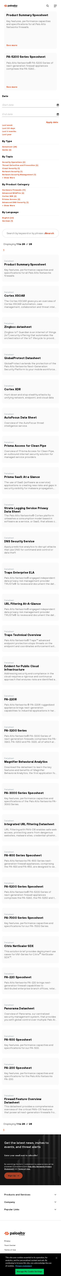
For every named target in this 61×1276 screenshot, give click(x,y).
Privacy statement (23, 1266)
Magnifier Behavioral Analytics (26, 761)
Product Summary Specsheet (27, 15)
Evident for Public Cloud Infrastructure (21, 667)
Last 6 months (9, 131)
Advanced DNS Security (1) (15, 202)
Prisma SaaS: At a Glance (22, 477)
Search (49, 233)
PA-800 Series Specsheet (23, 855)
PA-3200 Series (15, 730)
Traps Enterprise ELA (19, 572)
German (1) (7, 221)
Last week (7, 125)
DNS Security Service (19, 541)
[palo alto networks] (11, 6)
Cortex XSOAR (14, 295)
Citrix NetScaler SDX (18, 946)
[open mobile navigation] (55, 6)
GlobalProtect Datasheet (22, 358)
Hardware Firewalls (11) (14, 190)
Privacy (7, 1241)
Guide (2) (6, 150)
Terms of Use (10, 1250)
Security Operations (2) (13, 162)
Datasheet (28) (9, 147)
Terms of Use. (24, 1169)
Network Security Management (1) (19, 175)
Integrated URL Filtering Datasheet (29, 824)
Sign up (12, 1175)
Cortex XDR (12, 389)
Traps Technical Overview (22, 635)
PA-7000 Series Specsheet (23, 917)
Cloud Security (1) (11, 168)
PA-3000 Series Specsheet (24, 793)
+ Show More (8, 178)
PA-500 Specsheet (18, 1039)
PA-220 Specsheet (17, 977)
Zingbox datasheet (17, 326)
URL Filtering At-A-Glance (22, 603)
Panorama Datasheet (19, 1008)
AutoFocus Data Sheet (20, 417)
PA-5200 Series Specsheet (25, 56)
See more (11, 45)
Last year (6, 134)
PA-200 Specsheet (18, 1067)
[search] (47, 5)
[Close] (56, 1258)
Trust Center (9, 1245)
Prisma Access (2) (11, 199)
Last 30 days (8, 128)
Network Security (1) (12, 171)
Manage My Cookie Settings (29, 1271)
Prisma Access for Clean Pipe (25, 445)
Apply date (52, 122)
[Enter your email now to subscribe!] (30, 1157)
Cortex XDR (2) (9, 196)
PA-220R (10, 699)
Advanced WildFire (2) (13, 193)
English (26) (8, 218)
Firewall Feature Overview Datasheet (22, 1100)
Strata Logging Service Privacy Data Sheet (26, 509)
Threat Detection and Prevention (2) (20, 165)
